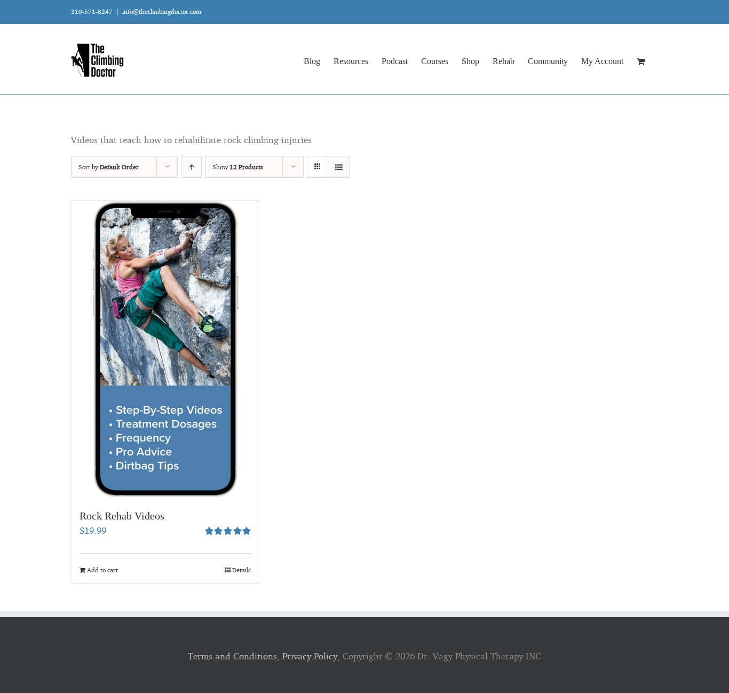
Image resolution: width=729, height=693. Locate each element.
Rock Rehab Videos (122, 516)
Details (241, 570)
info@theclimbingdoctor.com (161, 11)
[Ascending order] (191, 167)
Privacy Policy (309, 656)
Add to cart (102, 570)
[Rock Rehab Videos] (165, 349)
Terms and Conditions (232, 656)
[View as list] (338, 166)
